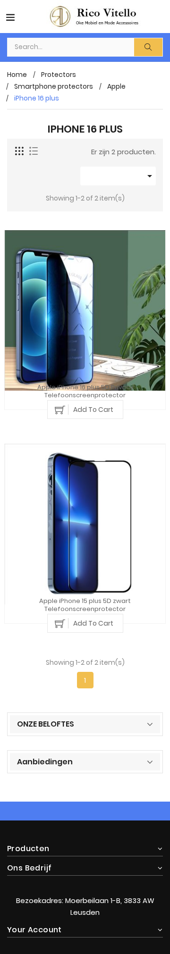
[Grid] (20, 151)
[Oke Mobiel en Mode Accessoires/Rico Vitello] (85, 881)
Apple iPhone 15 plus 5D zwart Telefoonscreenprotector (85, 605)
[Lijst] (33, 151)
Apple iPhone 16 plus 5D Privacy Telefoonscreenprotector (85, 392)
